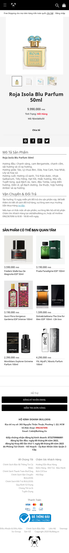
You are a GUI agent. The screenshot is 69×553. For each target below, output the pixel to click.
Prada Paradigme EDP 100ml (50, 271)
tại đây (21, 205)
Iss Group (16, 532)
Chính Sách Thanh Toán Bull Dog (18, 471)
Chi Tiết (50, 13)
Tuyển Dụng (27, 491)
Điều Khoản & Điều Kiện (11, 529)
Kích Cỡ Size (41, 471)
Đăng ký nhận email (34, 399)
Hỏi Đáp (39, 474)
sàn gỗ (27, 532)
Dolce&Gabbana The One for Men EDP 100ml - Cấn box (50, 318)
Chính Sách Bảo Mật (35, 529)
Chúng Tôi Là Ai (26, 488)
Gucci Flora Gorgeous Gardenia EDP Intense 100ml (18, 318)
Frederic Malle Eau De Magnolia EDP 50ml (14, 273)
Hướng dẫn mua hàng (46, 464)
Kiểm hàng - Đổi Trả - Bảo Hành (50, 467)
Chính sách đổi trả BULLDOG (19, 481)
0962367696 (42, 427)
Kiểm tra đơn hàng (34, 407)
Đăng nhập (60, 13)
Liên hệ (52, 529)
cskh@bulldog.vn (38, 431)
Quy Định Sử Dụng (24, 484)
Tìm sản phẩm (57, 3)
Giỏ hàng (63, 3)
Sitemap (63, 529)
